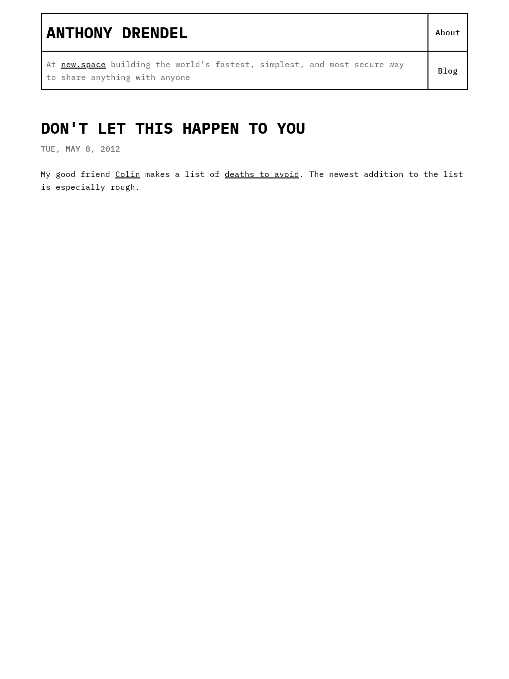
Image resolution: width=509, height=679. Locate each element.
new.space (83, 64)
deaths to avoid (262, 174)
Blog (448, 71)
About (447, 32)
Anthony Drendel (117, 32)
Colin (127, 174)
